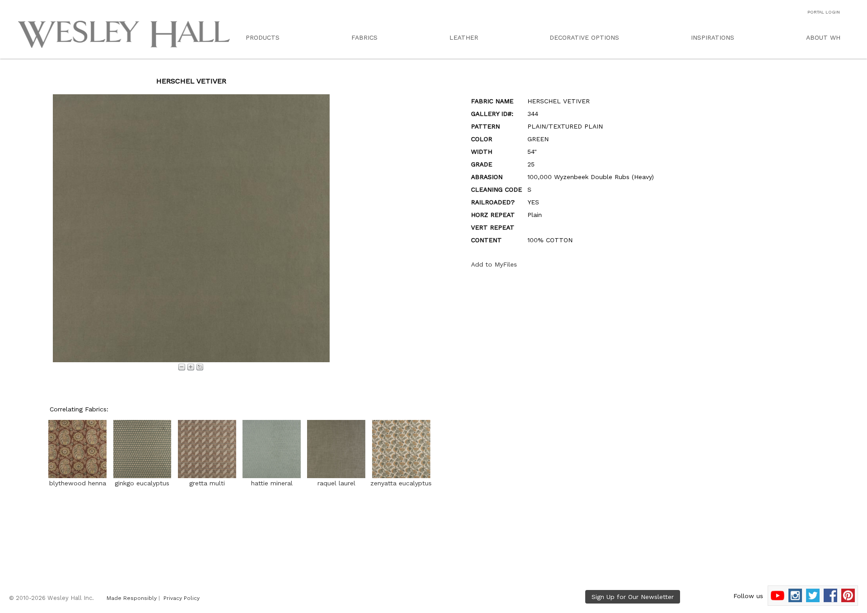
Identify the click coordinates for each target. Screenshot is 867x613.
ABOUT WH (823, 37)
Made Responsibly (132, 598)
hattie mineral (272, 483)
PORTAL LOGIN (823, 11)
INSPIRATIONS (712, 37)
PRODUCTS (263, 37)
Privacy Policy (181, 598)
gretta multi (207, 483)
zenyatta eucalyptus (401, 483)
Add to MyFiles (494, 264)
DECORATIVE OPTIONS (584, 37)
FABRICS (364, 37)
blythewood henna (77, 483)
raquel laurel (336, 483)
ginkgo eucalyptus (142, 483)
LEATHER (463, 37)
